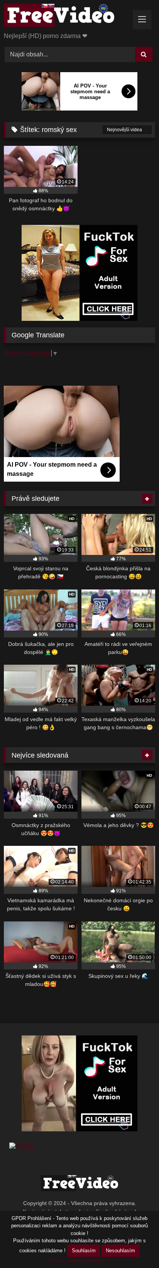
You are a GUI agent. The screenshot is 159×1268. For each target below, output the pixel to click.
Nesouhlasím (120, 1250)
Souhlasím (84, 1250)
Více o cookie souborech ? (80, 1260)
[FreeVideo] (65, 17)
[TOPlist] (22, 1147)
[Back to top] (135, 1245)
